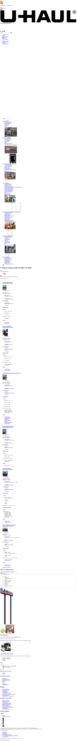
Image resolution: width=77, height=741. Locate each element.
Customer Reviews (6, 684)
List (5, 273)
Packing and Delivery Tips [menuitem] (10, 169)
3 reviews (11, 442)
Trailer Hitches (7, 418)
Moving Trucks (7, 322)
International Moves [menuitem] (8, 168)
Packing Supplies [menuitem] (7, 214)
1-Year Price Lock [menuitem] (6, 34)
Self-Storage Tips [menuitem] (7, 193)
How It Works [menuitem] (7, 239)
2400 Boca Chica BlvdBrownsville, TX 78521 (6, 383)
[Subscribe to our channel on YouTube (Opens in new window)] (3, 726)
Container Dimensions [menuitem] (8, 171)
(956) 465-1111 (7, 536)
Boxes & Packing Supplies (16, 211)
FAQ (3, 682)
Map (5, 274)
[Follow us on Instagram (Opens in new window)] (3, 720)
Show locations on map (4, 271)
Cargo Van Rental (5, 690)
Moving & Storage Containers (9, 694)
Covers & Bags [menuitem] (7, 216)
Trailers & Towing (8, 370)
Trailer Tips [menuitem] (6, 125)
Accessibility (5, 683)
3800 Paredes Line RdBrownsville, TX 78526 (6, 479)
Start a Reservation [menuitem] (8, 123)
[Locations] (4, 31)
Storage (7, 183)
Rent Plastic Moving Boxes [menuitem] (9, 220)
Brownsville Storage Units (8, 426)
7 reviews (11, 298)
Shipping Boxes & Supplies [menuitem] (9, 215)
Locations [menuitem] (5, 37)
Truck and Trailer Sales (8, 422)
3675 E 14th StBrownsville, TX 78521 (6, 534)
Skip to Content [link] (3, 8)
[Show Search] (3, 31)
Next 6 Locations (7, 567)
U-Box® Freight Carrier (7, 716)
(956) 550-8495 (7, 439)
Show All (4, 309)
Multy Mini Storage (7, 468)
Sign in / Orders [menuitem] (6, 41)
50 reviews (11, 344)
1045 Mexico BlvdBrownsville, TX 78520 (6, 437)
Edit (1, 270)
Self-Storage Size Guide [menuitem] (9, 189)
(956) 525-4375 (7, 341)
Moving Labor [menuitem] (5, 235)
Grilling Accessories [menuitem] (8, 260)
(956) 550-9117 (7, 481)
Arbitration (4, 731)
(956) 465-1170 (7, 295)
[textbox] (11, 571)
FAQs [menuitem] (6, 142)
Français (4, 672)
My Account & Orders (6, 680)
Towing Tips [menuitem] (7, 141)
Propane (6, 421)
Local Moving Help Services (6, 653)
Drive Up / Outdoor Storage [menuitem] (9, 190)
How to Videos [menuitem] (7, 124)
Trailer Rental (5, 691)
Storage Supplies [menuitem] (7, 194)
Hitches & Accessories (6, 701)
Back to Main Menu (8, 122)
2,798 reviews (12, 388)
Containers (13, 163)
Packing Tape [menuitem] (7, 218)
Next (3, 567)
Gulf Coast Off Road (7, 326)
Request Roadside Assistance (6, 671)
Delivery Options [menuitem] (7, 166)
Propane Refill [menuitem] (7, 259)
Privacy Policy (5, 732)
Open (1, 7)
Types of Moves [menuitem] (7, 241)
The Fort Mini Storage (7, 282)
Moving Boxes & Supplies (7, 704)
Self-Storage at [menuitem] (8, 186)
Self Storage (7, 323)
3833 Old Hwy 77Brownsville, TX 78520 (6, 293)
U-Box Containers (8, 420)
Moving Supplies (7, 423)
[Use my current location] (6, 571)
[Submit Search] (11, 32)
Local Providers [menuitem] (7, 238)
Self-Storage (6, 577)
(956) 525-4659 (7, 384)
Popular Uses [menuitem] (7, 167)
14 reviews (11, 540)
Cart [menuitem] (4, 38)
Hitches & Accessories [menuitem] (8, 143)
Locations (5, 736)
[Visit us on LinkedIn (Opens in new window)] (3, 723)
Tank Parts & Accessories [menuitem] (9, 263)
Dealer (4, 715)
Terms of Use (5, 733)
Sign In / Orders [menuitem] (5, 39)
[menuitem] (41, 139)
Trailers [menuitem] (4, 121)
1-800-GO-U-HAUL (6, 666)
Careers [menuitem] (4, 35)
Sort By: (1, 278)
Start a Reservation (8, 139)
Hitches (5, 582)
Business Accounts (6, 700)
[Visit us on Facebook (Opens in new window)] (3, 718)
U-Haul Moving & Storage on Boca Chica (12, 373)
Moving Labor (10, 235)
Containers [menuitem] (6, 163)
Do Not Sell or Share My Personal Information (10, 735)
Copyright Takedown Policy (7, 734)
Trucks (5, 576)
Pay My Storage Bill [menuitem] (8, 191)
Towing (4, 137)
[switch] (38, 274)
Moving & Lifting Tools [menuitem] (9, 217)
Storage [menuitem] (4, 183)
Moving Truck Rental (6, 689)
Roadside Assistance (6, 679)
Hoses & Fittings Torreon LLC (9, 525)
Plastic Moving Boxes (8, 585)
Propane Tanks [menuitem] (7, 262)
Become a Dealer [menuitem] (5, 36)
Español (4, 673)
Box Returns (6, 583)
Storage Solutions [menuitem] (7, 219)
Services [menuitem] (6, 240)
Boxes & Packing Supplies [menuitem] (7, 211)
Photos (7, 290)
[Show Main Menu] (1, 9)
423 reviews (12, 489)
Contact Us (4, 678)
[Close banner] (1, 1)
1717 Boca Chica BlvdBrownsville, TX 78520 (6, 339)
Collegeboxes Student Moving (8, 707)
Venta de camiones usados (7, 703)
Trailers (7, 121)
